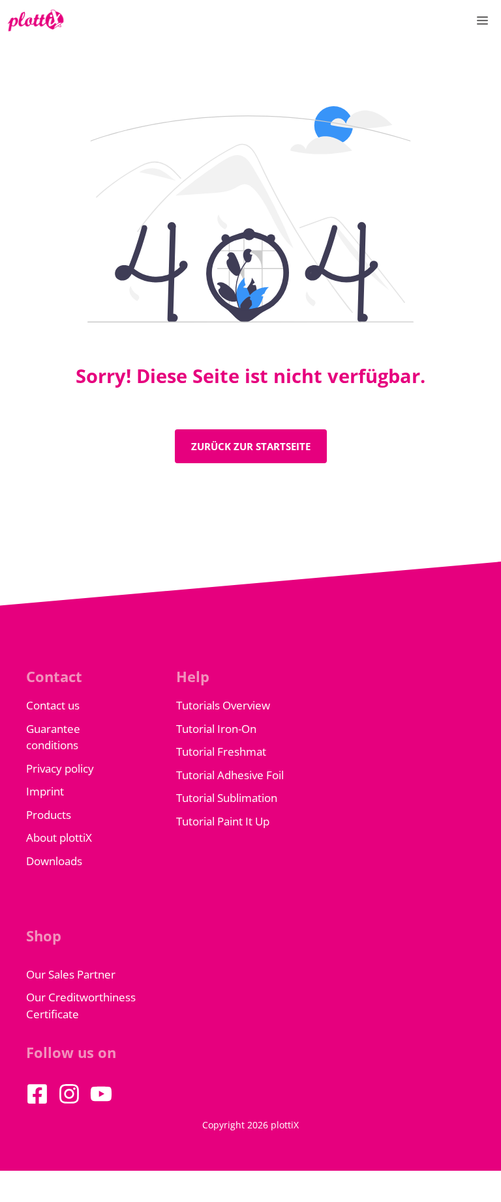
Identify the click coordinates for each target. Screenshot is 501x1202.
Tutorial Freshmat (221, 751)
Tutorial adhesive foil (230, 774)
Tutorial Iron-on (216, 728)
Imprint (45, 791)
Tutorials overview (223, 705)
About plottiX (59, 837)
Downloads (54, 860)
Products (48, 814)
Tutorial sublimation (226, 797)
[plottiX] (36, 20)
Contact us (53, 705)
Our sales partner (70, 974)
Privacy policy (60, 768)
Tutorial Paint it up (222, 821)
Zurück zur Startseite (251, 446)
